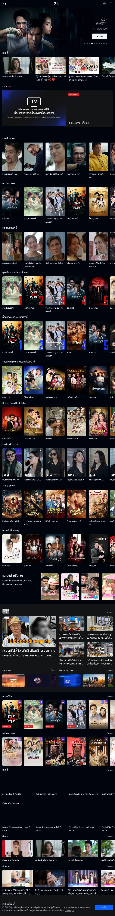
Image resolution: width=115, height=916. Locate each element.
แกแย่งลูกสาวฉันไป (9, 263)
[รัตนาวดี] (50, 586)
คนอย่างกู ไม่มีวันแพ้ (31, 174)
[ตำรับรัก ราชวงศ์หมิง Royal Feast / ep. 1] (98, 751)
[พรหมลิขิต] (98, 421)
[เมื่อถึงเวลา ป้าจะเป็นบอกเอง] (50, 782)
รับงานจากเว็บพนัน (10, 860)
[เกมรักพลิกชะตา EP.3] (55, 462)
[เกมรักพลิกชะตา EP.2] (33, 462)
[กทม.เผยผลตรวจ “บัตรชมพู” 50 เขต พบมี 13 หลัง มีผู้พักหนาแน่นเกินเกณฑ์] (100, 623)
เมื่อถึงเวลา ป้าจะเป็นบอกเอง (46, 794)
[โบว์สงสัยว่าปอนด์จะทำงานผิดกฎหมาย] (84, 782)
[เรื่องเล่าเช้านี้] (13, 680)
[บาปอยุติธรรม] (76, 548)
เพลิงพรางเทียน (73, 397)
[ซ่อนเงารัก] (12, 548)
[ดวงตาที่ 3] (55, 548)
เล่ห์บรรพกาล (94, 397)
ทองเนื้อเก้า (6, 438)
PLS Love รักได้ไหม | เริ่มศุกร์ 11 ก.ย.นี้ (49, 891)
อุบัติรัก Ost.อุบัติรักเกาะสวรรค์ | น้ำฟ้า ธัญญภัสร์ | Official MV (83, 78)
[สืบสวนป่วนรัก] (70, 586)
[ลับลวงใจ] (33, 548)
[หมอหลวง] (12, 380)
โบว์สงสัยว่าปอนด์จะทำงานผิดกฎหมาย (83, 794)
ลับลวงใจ (27, 565)
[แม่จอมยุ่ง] (90, 586)
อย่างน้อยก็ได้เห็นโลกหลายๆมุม (97, 265)
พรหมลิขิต (93, 438)
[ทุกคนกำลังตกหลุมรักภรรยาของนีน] (33, 246)
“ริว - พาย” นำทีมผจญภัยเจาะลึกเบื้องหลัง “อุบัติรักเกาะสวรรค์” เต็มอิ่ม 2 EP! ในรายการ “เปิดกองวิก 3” (82, 892)
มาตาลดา (49, 438)
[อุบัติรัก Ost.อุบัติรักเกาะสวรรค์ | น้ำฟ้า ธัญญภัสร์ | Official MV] (84, 65)
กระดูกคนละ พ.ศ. (74, 174)
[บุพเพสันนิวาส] (33, 421)
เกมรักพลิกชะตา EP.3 (54, 479)
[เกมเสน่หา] (98, 548)
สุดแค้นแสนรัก (72, 438)
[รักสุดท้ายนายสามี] (76, 504)
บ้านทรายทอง (94, 218)
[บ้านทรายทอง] (98, 201)
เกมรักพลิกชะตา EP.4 (75, 479)
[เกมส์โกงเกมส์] (76, 201)
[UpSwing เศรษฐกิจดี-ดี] (94, 680)
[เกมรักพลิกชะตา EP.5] (98, 462)
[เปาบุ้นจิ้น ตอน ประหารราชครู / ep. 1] (55, 751)
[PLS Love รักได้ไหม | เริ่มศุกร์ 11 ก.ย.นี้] (50, 878)
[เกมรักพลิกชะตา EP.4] (76, 462)
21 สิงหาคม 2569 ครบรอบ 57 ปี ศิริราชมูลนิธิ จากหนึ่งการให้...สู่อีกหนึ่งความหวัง (16, 892)
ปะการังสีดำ (93, 307)
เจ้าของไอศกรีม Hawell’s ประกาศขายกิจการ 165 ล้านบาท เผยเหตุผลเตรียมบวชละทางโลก (71, 636)
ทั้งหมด (110, 612)
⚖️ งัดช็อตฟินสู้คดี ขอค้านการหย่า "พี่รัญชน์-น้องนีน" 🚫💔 (50, 78)
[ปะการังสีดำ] (98, 290)
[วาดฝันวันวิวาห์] (33, 201)
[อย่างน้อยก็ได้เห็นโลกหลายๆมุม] (98, 246)
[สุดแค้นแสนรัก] (76, 421)
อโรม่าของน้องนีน (73, 263)
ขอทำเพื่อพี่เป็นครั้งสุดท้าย (12, 76)
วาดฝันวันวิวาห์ (30, 218)
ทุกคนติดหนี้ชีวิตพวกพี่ (54, 174)
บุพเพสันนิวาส (29, 438)
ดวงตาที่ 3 (49, 565)
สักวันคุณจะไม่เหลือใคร (54, 263)
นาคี (112, 397)
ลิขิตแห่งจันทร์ (29, 397)
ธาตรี (69, 352)
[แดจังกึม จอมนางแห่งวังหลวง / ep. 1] (33, 751)
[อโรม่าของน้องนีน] (76, 246)
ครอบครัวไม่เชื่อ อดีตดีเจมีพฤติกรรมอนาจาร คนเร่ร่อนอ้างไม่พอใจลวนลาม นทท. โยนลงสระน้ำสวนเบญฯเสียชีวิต (28, 653)
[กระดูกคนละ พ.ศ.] (76, 157)
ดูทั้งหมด (85, 123)
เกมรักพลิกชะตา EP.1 (10, 479)
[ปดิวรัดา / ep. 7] (98, 714)
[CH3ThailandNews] (70, 680)
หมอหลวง (6, 397)
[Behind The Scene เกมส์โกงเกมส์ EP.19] (84, 815)
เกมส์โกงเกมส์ (72, 218)
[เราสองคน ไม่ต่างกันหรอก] (98, 157)
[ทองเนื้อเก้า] (12, 421)
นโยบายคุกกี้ (69, 910)
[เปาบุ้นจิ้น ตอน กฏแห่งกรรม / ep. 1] (76, 751)
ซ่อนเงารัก (6, 565)
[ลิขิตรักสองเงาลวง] (55, 504)
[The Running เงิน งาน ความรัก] (55, 201)
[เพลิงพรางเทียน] (76, 380)
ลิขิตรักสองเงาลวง (52, 521)
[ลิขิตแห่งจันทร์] (33, 380)
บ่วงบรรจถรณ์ (51, 397)
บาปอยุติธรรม (72, 565)
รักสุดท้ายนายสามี (74, 521)
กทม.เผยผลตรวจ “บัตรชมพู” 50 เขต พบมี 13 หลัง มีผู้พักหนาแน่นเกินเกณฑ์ (99, 636)
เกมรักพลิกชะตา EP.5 (97, 479)
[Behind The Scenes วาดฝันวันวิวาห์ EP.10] (50, 815)
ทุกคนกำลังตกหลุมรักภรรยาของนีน (32, 265)
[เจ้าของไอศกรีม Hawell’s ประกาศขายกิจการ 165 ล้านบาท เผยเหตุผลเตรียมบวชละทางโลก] (71, 623)
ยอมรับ (103, 907)
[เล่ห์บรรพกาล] (98, 380)
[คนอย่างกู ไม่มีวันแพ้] (33, 157)
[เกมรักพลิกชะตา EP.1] (12, 462)
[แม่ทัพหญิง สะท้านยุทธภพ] (98, 504)
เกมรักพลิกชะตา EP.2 (32, 479)
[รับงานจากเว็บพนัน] (17, 848)
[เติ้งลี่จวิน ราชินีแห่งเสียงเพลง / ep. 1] (12, 751)
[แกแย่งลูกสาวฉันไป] (12, 246)
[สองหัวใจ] (12, 201)
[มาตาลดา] (55, 421)
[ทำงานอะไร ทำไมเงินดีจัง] (17, 782)
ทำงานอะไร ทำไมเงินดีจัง (11, 794)
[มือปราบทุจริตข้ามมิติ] (12, 504)
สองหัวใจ (5, 218)
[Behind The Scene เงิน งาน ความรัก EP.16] (17, 815)
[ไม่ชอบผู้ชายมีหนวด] (12, 157)
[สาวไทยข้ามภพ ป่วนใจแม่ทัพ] (33, 504)
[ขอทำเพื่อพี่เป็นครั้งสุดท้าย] (17, 65)
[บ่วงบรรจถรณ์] (55, 380)
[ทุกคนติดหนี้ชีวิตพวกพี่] (55, 157)
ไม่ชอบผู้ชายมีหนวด (10, 174)
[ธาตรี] (76, 335)
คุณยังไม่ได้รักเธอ (75, 860)
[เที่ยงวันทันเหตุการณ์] (38, 680)
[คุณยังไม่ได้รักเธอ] (83, 848)
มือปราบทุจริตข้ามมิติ (10, 521)
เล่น (101, 27)
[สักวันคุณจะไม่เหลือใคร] (55, 246)
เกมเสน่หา (92, 565)
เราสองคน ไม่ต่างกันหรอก (96, 176)
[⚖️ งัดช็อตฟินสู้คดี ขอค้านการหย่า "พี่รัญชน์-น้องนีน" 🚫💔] (50, 65)
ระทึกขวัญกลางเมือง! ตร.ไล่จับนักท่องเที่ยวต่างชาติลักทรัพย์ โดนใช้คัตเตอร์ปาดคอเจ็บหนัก (99, 662)
